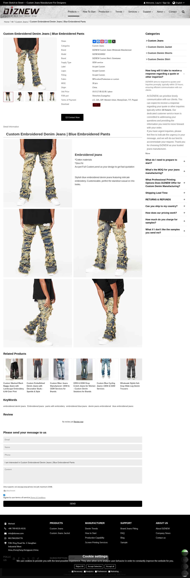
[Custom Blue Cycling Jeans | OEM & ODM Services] (108, 369)
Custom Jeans (21, 22)
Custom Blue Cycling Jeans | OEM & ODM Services (106, 386)
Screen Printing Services (96, 542)
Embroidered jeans (35, 406)
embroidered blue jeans (76, 406)
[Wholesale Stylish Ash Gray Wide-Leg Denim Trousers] (131, 369)
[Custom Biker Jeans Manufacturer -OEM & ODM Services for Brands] (61, 369)
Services (132, 12)
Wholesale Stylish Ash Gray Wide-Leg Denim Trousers (130, 386)
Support (147, 12)
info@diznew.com (16, 533)
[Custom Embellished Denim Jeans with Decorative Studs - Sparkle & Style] (38, 369)
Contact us (161, 538)
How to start (89, 12)
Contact (173, 12)
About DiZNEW (163, 528)
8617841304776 (15, 538)
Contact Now (74, 117)
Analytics (90, 571)
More (147, 153)
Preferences (102, 571)
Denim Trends (91, 528)
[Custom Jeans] (97, 105)
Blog (122, 538)
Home (6, 22)
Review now (78, 422)
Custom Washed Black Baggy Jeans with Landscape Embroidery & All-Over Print (13, 387)
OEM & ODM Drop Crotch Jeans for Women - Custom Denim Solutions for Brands (84, 387)
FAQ (122, 533)
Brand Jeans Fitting (129, 528)
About (160, 12)
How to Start (90, 533)
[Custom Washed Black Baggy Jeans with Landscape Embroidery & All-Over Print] (14, 369)
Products (72, 12)
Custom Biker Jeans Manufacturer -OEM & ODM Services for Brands (59, 387)
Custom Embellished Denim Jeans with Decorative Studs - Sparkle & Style (36, 387)
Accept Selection (95, 566)
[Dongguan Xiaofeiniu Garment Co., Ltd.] (21, 11)
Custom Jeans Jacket (60, 533)
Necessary (78, 571)
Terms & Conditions (38, 498)
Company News (163, 533)
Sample (123, 542)
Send (73, 504)
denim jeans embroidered (99, 406)
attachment (10, 491)
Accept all (110, 566)
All (12, 22)
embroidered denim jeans (14, 406)
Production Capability (94, 538)
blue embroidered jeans (122, 406)
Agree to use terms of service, (24, 497)
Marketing (115, 571)
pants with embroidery (55, 406)
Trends (118, 12)
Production (104, 12)
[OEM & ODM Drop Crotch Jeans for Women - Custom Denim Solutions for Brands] (84, 369)
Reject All (79, 566)
